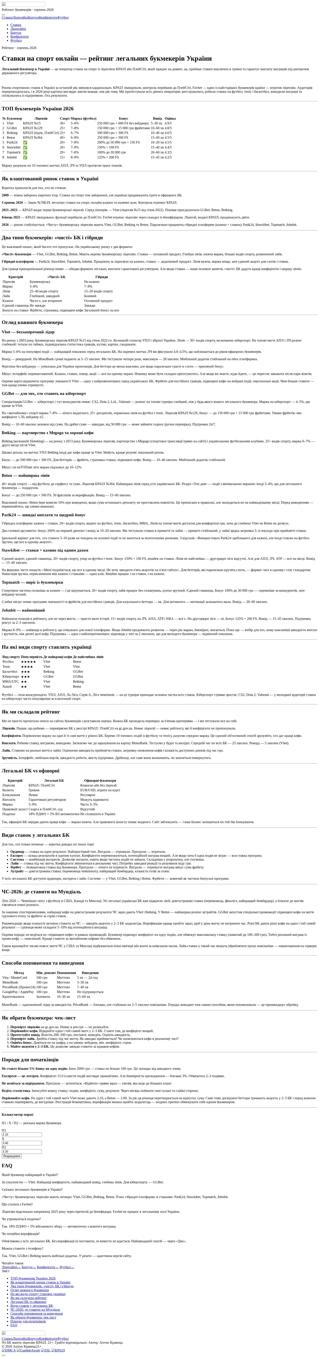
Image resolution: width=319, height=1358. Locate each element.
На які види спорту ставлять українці (38, 1294)
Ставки (7, 17)
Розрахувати (11, 1156)
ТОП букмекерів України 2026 (33, 1278)
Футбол (63, 17)
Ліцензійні (20, 17)
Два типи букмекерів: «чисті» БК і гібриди (42, 1286)
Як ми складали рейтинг (28, 1298)
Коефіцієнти (48, 17)
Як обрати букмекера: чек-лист (33, 1317)
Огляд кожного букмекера (29, 1290)
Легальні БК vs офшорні (28, 1302)
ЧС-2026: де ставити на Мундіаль (35, 1309)
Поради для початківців (28, 1321)
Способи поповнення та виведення (36, 1313)
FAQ (13, 1325)
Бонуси (33, 17)
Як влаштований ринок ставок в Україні (40, 1282)
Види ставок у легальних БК (31, 1306)
